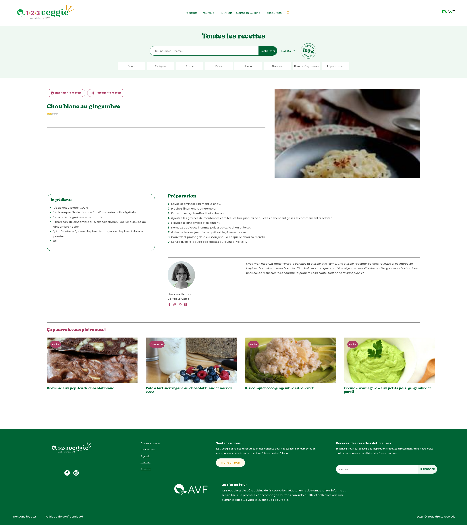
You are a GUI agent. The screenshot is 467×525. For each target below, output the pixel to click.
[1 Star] (48, 114)
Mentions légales (24, 516)
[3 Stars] (52, 114)
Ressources (273, 13)
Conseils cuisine (150, 443)
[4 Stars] (54, 114)
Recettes (191, 13)
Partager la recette (108, 92)
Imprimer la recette (68, 92)
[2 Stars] (50, 114)
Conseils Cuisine (248, 13)
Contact (145, 462)
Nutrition (225, 13)
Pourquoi (208, 13)
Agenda (145, 456)
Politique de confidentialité (64, 516)
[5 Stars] (56, 114)
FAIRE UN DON (230, 462)
